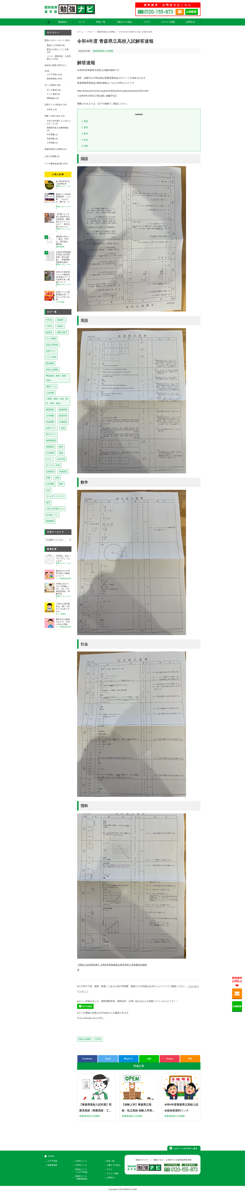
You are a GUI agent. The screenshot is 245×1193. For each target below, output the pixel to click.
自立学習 (61, 459)
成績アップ (51, 386)
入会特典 (50, 393)
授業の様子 (62, 332)
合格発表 (50, 471)
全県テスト (51, 428)
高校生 (60, 326)
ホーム (80, 32)
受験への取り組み (52, 116)
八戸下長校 (52, 74)
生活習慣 (50, 453)
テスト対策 (51, 357)
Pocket (169, 1059)
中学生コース (81, 1165)
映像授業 (50, 521)
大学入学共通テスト (55, 509)
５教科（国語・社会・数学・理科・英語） (57, 401)
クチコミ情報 (168, 22)
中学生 (98, 1039)
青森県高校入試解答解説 (58, 128)
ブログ (146, 22)
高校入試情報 (85, 1039)
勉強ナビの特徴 (54, 45)
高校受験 (51, 139)
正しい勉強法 (50, 85)
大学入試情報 (50, 156)
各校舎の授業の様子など (55, 65)
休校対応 (63, 471)
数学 (85, 133)
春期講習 (50, 447)
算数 (48, 477)
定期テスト (51, 351)
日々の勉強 (52, 90)
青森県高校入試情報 (106, 32)
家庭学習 (63, 416)
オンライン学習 (53, 465)
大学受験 (51, 143)
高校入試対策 (52, 345)
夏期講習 (50, 409)
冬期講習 (63, 422)
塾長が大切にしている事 (58, 49)
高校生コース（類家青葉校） (82, 1177)
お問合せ (190, 22)
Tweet (108, 1059)
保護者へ (61, 320)
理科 (85, 146)
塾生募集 (50, 363)
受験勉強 (51, 98)
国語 (85, 121)
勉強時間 (63, 409)
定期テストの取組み (53, 105)
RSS (190, 1059)
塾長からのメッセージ (54, 40)
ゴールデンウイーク (55, 496)
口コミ (49, 459)
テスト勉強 (52, 94)
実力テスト (51, 434)
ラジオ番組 (51, 338)
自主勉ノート (52, 515)
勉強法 (49, 332)
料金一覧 (100, 22)
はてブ (129, 1059)
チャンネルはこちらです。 (90, 1018)
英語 (85, 127)
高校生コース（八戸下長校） (82, 1170)
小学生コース (81, 1161)
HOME (51, 1156)
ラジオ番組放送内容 (53, 164)
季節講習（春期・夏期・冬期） (57, 378)
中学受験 (51, 134)
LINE (149, 1059)
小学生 (49, 326)
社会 (85, 139)
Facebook (87, 1059)
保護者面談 (51, 440)
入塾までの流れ (124, 22)
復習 (48, 502)
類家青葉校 (52, 79)
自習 (57, 477)
